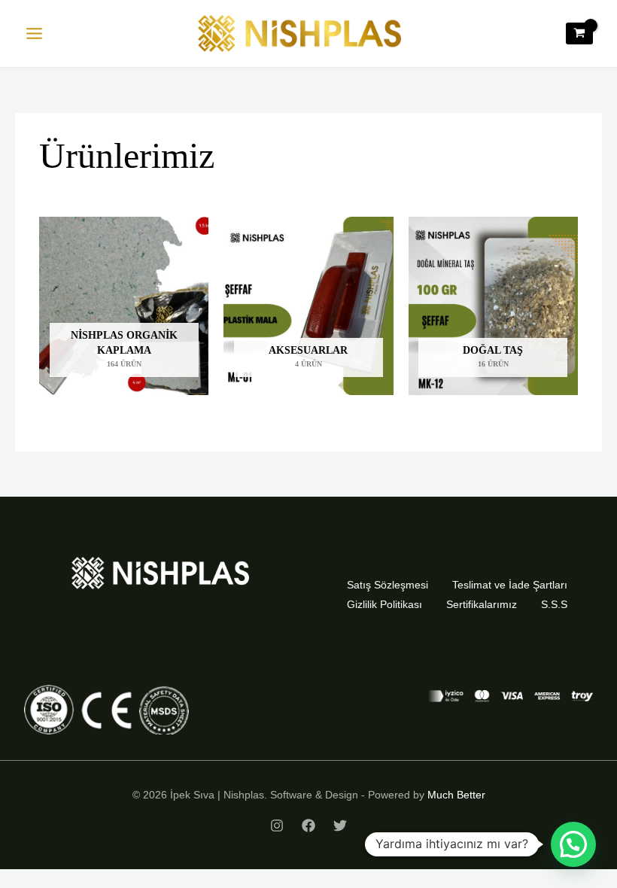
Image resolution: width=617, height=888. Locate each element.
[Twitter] (340, 825)
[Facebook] (308, 825)
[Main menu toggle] (34, 34)
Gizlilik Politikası (384, 604)
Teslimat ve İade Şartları (509, 585)
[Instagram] (277, 825)
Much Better (456, 795)
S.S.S (554, 604)
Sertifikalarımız (481, 604)
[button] (573, 844)
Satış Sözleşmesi (387, 585)
